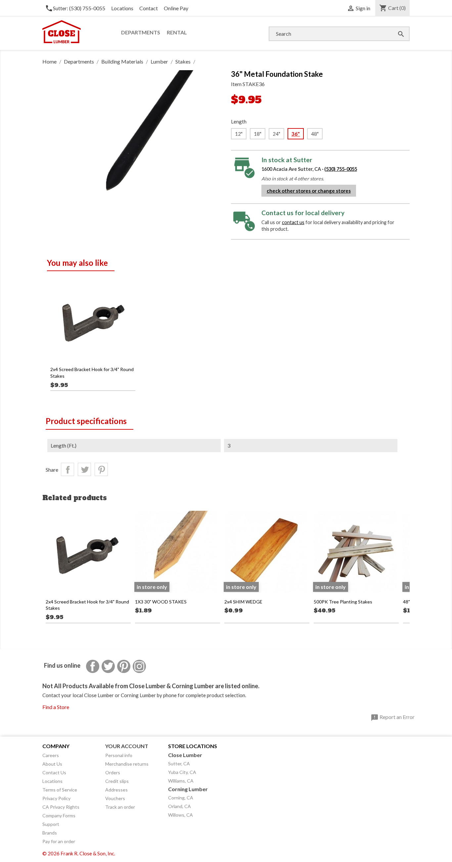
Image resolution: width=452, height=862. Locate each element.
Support (50, 824)
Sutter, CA (179, 763)
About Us (52, 764)
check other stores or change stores (309, 191)
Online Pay (176, 8)
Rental (177, 32)
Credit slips (117, 781)
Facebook (92, 666)
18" (257, 134)
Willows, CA (180, 815)
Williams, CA (181, 781)
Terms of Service (59, 789)
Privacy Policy (56, 798)
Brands (49, 833)
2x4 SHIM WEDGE (243, 601)
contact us (293, 222)
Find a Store (55, 707)
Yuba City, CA (182, 772)
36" (296, 134)
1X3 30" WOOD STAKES (161, 601)
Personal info (118, 755)
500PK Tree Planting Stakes (343, 601)
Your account (126, 746)
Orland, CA (179, 806)
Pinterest (101, 469)
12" (239, 134)
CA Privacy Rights (60, 807)
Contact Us (54, 772)
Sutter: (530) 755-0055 (75, 8)
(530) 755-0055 (340, 169)
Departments (140, 32)
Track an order (120, 807)
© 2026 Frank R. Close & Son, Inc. (78, 853)
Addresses (116, 789)
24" (276, 134)
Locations (122, 8)
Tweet (84, 469)
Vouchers (115, 798)
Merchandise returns (127, 764)
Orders (112, 772)
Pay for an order (58, 841)
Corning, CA (180, 797)
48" (315, 134)
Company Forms (58, 815)
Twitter (108, 666)
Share (67, 469)
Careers (50, 755)
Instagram (139, 666)
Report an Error (393, 718)
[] (394, 27)
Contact (148, 8)
